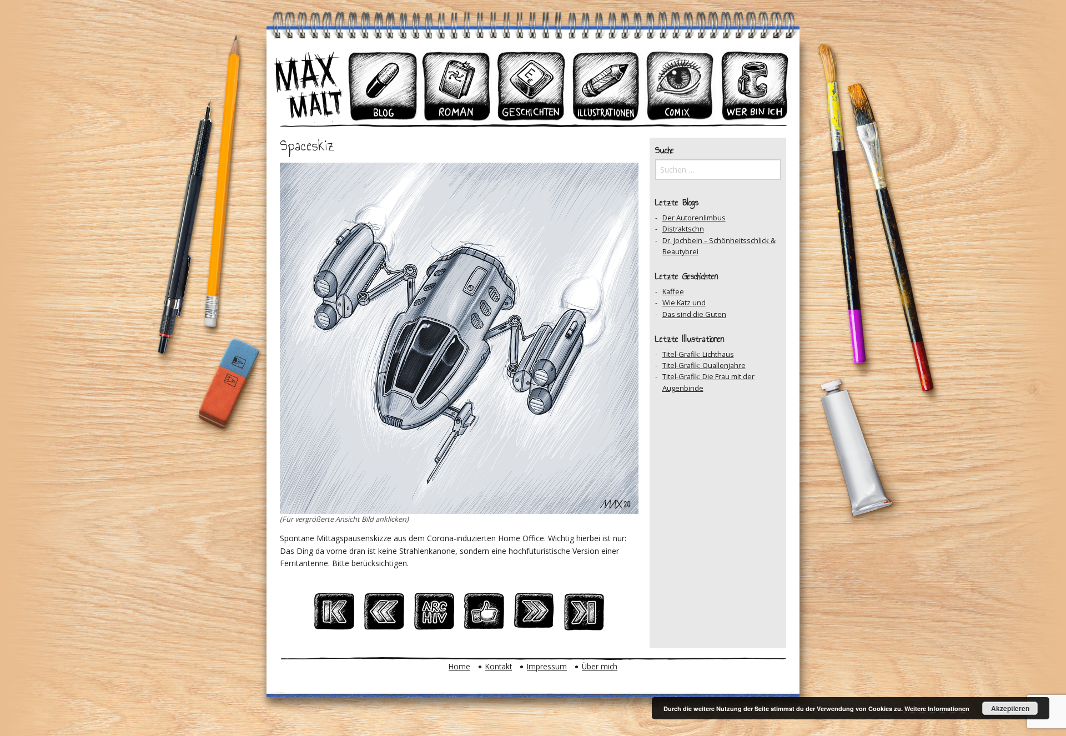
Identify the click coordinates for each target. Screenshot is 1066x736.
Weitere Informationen (936, 708)
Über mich (599, 666)
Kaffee (673, 291)
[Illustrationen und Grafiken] (606, 85)
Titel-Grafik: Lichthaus (698, 354)
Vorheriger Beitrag (384, 614)
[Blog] (382, 85)
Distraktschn (683, 229)
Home (459, 666)
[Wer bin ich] (754, 85)
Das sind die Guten (694, 314)
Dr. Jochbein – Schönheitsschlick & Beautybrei (719, 245)
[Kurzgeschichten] (531, 85)
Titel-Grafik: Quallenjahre (704, 365)
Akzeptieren (1010, 708)
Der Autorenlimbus (694, 218)
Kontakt (498, 666)
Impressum (547, 666)
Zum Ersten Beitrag (334, 614)
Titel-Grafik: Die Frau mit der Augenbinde (708, 381)
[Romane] (457, 85)
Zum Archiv (434, 614)
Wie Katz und (684, 302)
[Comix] (680, 85)
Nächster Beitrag (534, 614)
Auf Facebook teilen (484, 614)
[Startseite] (308, 85)
